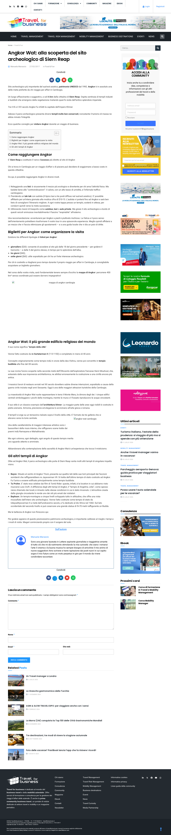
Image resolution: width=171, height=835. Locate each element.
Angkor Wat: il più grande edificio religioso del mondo (34, 143)
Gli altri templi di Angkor (22, 147)
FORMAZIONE (53, 3)
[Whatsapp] (26, 7)
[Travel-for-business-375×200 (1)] (141, 282)
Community (91, 3)
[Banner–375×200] (141, 193)
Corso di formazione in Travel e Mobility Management (149, 590)
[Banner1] (141, 309)
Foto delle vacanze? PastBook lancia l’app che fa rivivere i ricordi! (61, 750)
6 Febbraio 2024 (34, 709)
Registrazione (148, 128)
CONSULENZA (73, 3)
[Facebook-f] (18, 7)
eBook (120, 3)
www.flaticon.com (64, 830)
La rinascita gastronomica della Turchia (47, 691)
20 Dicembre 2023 (34, 724)
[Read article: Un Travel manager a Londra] (16, 680)
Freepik (53, 830)
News (151, 36)
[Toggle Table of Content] (55, 133)
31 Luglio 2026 (127, 442)
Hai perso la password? (133, 129)
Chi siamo (38, 3)
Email (11, 646)
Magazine (106, 3)
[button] (162, 36)
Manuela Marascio (40, 537)
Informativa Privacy (140, 165)
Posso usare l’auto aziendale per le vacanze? (138, 491)
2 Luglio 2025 (33, 679)
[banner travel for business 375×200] (141, 400)
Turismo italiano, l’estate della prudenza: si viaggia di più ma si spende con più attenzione (140, 435)
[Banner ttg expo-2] (141, 366)
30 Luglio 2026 (127, 459)
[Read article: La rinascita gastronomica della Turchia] (16, 695)
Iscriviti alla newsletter (140, 171)
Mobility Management (91, 36)
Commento (13, 600)
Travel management (130, 465)
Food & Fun (18, 45)
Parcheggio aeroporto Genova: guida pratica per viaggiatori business (140, 473)
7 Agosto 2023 (33, 754)
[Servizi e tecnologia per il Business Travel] (141, 342)
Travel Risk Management (61, 36)
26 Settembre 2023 (35, 739)
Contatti (38, 10)
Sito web (66, 646)
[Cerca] (158, 48)
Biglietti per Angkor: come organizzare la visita (31, 140)
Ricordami (131, 118)
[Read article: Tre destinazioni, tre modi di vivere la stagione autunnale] (16, 740)
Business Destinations (120, 36)
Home (14, 36)
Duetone (15, 830)
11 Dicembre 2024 (34, 694)
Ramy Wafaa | (24, 830)
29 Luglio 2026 (127, 480)
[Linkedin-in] (10, 7)
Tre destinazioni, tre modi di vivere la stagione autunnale (56, 735)
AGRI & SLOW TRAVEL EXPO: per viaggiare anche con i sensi (57, 705)
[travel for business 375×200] (141, 224)
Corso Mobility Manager (146, 602)
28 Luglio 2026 (127, 497)
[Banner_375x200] (141, 254)
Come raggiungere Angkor (22, 137)
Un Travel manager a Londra (41, 676)
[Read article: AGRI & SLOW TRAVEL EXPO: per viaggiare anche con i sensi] (16, 710)
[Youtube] (22, 7)
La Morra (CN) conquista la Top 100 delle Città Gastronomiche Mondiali (64, 720)
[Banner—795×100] (113, 22)
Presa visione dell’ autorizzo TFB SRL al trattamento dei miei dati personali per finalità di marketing (141, 165)
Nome (11, 634)
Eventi (140, 36)
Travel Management (32, 36)
